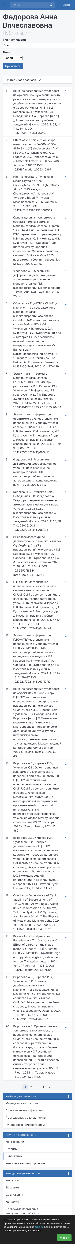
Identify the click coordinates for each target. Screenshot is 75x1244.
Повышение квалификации (24, 1110)
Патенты (11, 1149)
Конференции (15, 1141)
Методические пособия (22, 1103)
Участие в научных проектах (25, 1163)
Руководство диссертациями (26, 1124)
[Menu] (4, 5)
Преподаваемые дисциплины (26, 1117)
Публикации (14, 1156)
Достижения (14, 1194)
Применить (13, 66)
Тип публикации (14, 39)
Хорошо (64, 1237)
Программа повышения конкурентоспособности (23, 1211)
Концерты (12, 1202)
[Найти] (51, 5)
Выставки (12, 1187)
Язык (6, 52)
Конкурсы (12, 1180)
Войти (66, 5)
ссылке (39, 1226)
